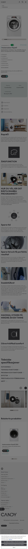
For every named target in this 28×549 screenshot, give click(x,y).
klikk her (10, 539)
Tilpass (14, 547)
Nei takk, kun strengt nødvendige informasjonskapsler (14, 544)
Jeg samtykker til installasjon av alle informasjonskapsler (14, 541)
